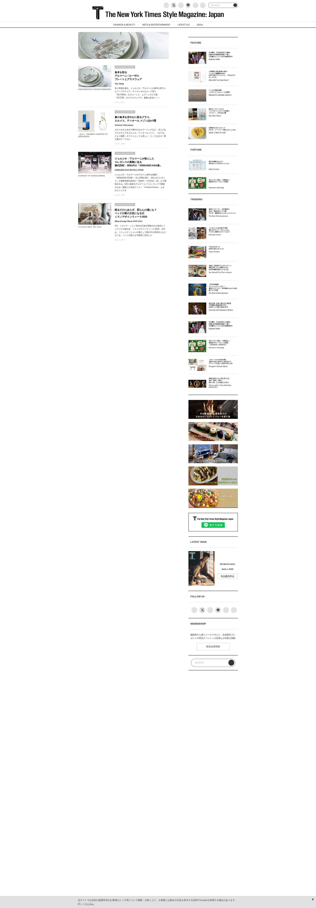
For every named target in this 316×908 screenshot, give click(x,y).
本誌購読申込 (227, 576)
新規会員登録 (213, 646)
